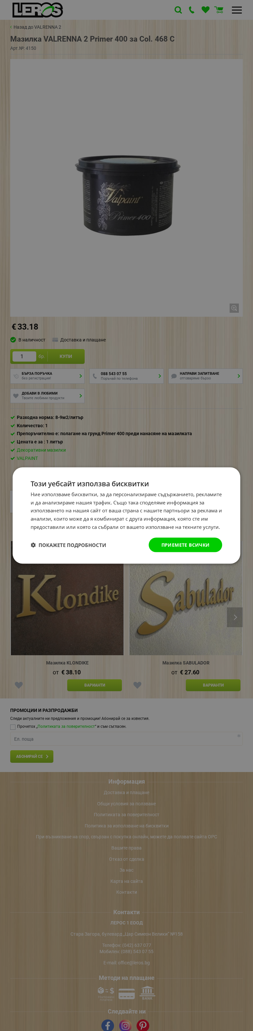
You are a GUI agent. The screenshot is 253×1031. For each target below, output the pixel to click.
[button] (68, 545)
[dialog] (126, 515)
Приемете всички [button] (185, 544)
